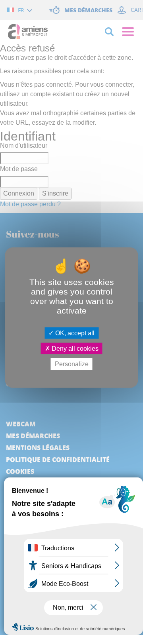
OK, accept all (74, 333)
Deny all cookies (74, 348)
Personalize (72, 364)
